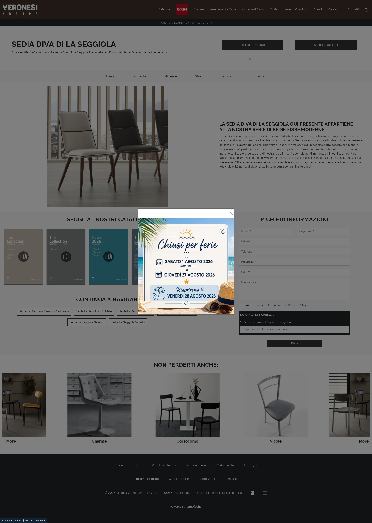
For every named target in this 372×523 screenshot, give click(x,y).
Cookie (17, 520)
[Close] (231, 213)
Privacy (5, 520)
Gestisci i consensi (35, 520)
